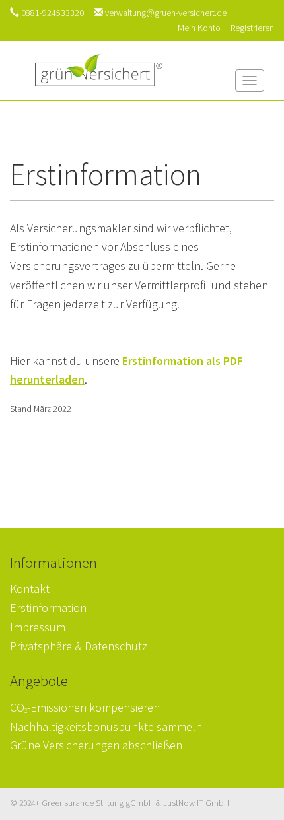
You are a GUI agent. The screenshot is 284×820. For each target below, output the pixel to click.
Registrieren (252, 28)
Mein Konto (199, 28)
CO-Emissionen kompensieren (85, 707)
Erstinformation (48, 607)
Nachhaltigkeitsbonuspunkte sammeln (106, 726)
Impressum (37, 626)
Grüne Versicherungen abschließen (96, 745)
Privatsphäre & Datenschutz (78, 646)
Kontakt (30, 588)
